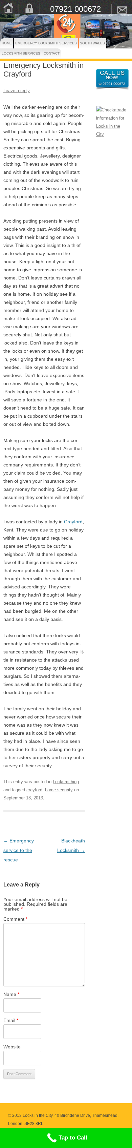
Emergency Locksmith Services (30, 43)
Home (4, 43)
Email (10, 1020)
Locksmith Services (11, 53)
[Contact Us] (122, 8)
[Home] (8, 8)
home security (59, 789)
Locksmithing (66, 781)
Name (11, 994)
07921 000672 (75, 8)
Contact (48, 53)
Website (12, 1046)
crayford (34, 789)
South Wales (86, 43)
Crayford (73, 521)
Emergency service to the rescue (18, 850)
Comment (15, 919)
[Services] (29, 8)
